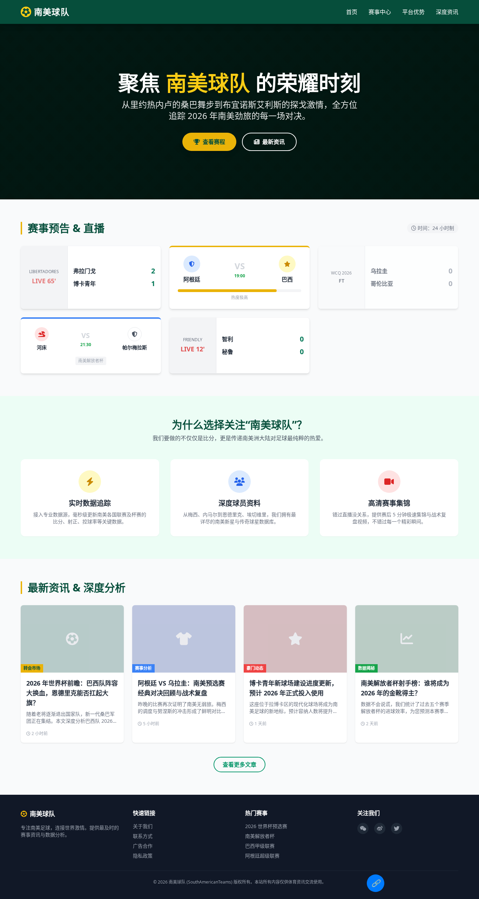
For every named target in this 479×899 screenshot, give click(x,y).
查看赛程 (214, 142)
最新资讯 (273, 142)
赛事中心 (380, 12)
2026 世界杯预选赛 (266, 826)
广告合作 (143, 845)
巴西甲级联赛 (260, 845)
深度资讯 (447, 12)
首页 (351, 12)
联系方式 (143, 836)
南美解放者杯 (260, 836)
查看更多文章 (239, 764)
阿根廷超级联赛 (262, 855)
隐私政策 (143, 855)
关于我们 (143, 826)
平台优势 (413, 12)
